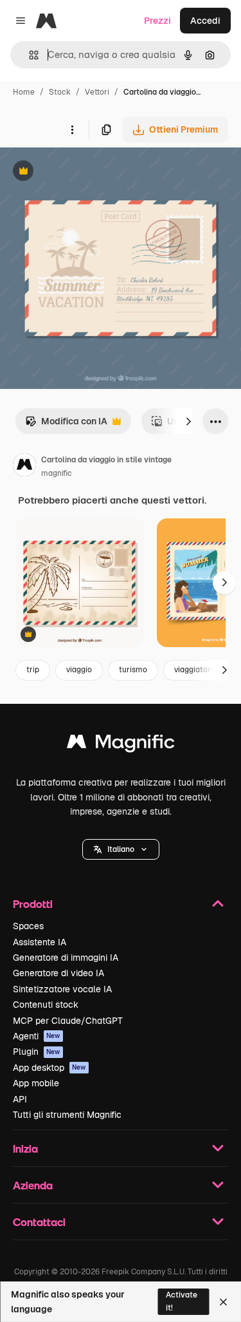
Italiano (120, 849)
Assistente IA (39, 942)
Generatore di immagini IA (65, 957)
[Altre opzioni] (72, 129)
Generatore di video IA (58, 973)
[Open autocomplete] (28, 55)
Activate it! (181, 1301)
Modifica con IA (66, 424)
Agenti (36, 1036)
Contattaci (39, 1222)
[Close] (223, 1302)
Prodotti (33, 904)
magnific (56, 473)
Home (24, 92)
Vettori (97, 92)
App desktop (49, 1067)
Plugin (36, 1051)
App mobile (36, 1083)
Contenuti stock (45, 1004)
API (20, 1099)
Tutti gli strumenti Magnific (67, 1114)
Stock (60, 92)
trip (32, 670)
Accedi (205, 20)
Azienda (33, 1185)
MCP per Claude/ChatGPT (68, 1020)
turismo (133, 670)
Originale (84, 172)
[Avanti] (188, 421)
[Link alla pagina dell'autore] (24, 466)
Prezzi (157, 20)
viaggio (79, 670)
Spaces (28, 926)
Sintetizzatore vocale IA (62, 989)
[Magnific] (121, 745)
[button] (120, 849)
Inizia (25, 1148)
